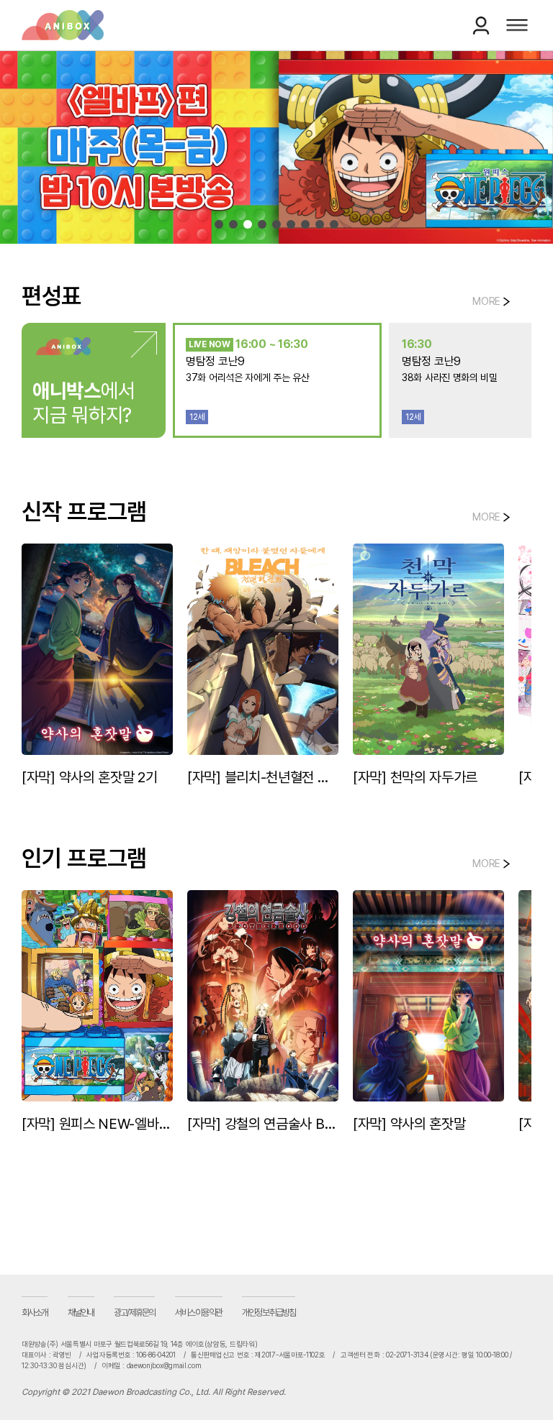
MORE (486, 301)
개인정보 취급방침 (268, 1317)
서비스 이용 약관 (198, 1317)
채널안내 (81, 1317)
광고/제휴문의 (134, 1317)
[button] (219, 224)
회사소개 (35, 1317)
